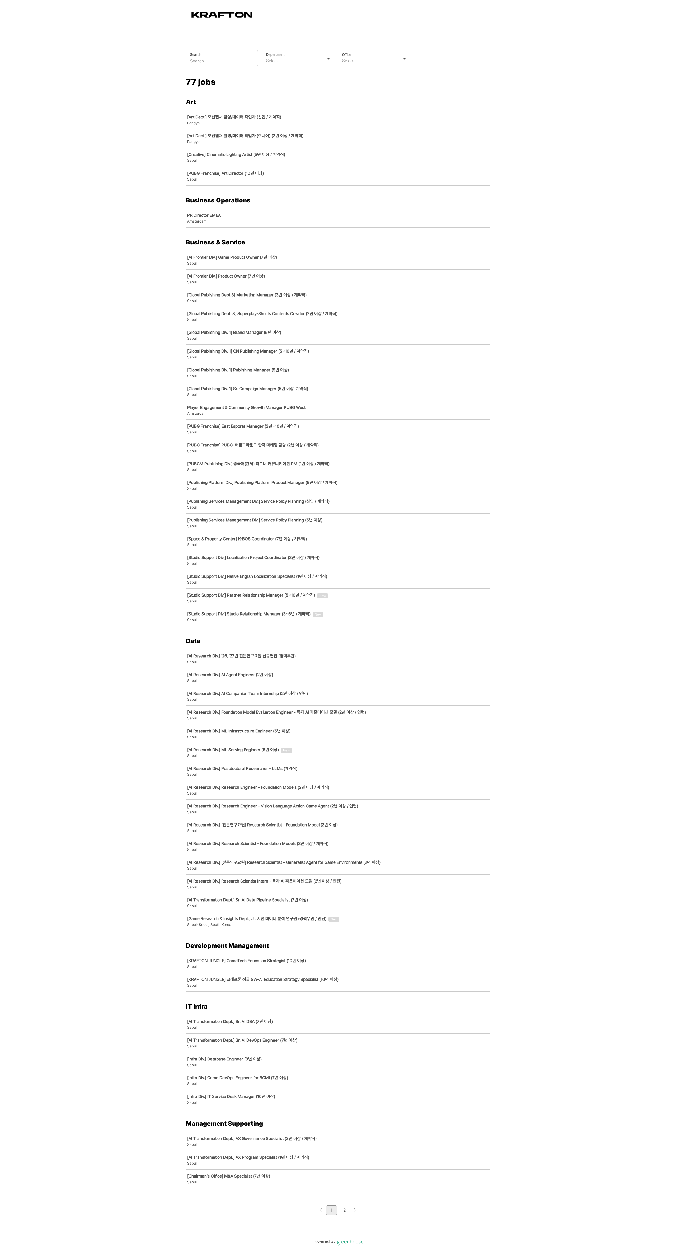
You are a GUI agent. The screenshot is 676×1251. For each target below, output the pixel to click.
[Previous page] (321, 1210)
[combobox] (266, 61)
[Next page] (355, 1210)
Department (275, 55)
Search (195, 55)
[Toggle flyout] (328, 59)
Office (346, 55)
